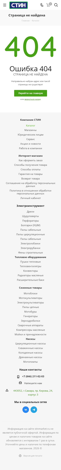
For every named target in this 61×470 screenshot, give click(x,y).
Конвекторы (30, 270)
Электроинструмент (30, 206)
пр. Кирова (41, 390)
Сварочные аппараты (30, 325)
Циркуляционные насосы (30, 343)
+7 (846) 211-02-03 (33, 376)
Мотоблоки (30, 293)
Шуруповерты (30, 216)
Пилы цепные (30, 307)
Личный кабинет (30, 198)
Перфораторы (30, 220)
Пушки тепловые (30, 261)
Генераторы (30, 316)
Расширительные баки (30, 279)
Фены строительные (30, 252)
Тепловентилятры (30, 266)
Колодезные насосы (30, 352)
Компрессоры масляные (30, 329)
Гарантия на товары (31, 174)
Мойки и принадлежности (30, 334)
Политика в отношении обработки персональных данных (30, 192)
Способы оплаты (31, 169)
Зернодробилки (30, 320)
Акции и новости (30, 143)
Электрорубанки (30, 248)
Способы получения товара (30, 164)
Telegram (34, 409)
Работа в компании (30, 148)
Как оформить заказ (30, 160)
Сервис (30, 139)
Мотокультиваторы (30, 298)
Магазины (30, 130)
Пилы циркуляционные (30, 234)
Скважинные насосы (30, 348)
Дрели (30, 211)
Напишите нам (33, 383)
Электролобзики (30, 243)
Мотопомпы (30, 361)
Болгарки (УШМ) (30, 225)
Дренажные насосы (30, 357)
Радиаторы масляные (30, 275)
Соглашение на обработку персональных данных (30, 184)
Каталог (30, 125)
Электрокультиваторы (30, 302)
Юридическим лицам (30, 134)
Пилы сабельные (30, 229)
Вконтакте (25, 409)
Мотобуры (30, 311)
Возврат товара (30, 178)
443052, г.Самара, (24, 390)
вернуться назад (33, 99)
